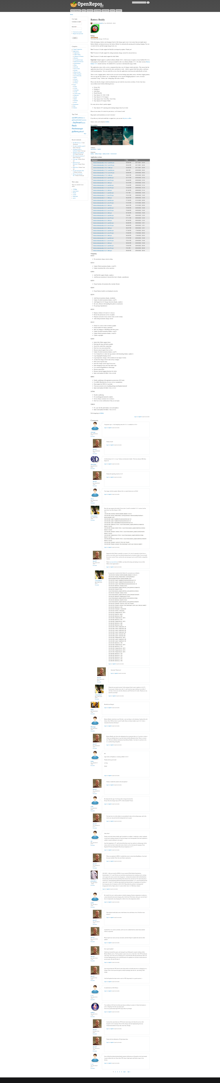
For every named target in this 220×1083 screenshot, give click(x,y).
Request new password (78, 33)
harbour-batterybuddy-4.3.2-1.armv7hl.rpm (103, 248)
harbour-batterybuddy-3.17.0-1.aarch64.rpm (103, 170)
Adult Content (77, 54)
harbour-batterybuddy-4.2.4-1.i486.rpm (102, 220)
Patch (74, 125)
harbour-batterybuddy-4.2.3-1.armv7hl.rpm (103, 210)
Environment (114, 153)
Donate (112, 10)
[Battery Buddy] (96, 146)
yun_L (74, 198)
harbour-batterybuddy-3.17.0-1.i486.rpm (102, 175)
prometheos (94, 881)
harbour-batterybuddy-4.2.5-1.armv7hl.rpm (103, 225)
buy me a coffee (127, 118)
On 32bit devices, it (77, 142)
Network (76, 67)
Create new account (77, 32)
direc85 (101, 23)
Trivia (75, 102)
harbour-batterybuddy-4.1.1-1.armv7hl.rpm (103, 195)
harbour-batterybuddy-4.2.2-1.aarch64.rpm (103, 200)
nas (91, 841)
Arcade (75, 91)
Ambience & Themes (79, 56)
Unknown (76, 81)
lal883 (92, 903)
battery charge (98, 153)
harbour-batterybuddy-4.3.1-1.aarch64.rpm (103, 238)
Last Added (97, 10)
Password (74, 26)
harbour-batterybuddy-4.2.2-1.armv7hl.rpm (103, 203)
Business (76, 58)
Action (75, 88)
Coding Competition (77, 49)
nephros (93, 1012)
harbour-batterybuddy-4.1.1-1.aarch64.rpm (103, 193)
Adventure (76, 90)
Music (75, 65)
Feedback (118, 10)
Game (75, 86)
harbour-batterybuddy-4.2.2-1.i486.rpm (102, 205)
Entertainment (77, 63)
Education (76, 95)
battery (92, 153)
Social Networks (77, 75)
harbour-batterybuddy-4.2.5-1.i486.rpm (102, 228)
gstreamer (78, 120)
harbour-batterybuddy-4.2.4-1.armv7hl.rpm (103, 218)
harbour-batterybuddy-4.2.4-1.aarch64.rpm (103, 215)
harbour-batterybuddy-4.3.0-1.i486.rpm (102, 235)
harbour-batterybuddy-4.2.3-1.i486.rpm (102, 213)
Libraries (75, 108)
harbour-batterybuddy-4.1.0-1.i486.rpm (102, 190)
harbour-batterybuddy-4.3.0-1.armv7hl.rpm (103, 233)
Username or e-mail (76, 21)
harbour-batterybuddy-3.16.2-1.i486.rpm (102, 167)
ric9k (92, 806)
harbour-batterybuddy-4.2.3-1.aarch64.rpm (103, 208)
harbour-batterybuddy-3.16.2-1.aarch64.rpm (103, 162)
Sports (75, 77)
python (75, 131)
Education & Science (78, 61)
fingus (92, 709)
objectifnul (93, 464)
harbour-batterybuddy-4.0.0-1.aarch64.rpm (103, 177)
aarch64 (74, 117)
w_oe (92, 995)
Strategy (76, 100)
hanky (92, 761)
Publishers (89, 10)
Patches (76, 70)
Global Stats (105, 10)
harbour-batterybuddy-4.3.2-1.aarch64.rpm (103, 245)
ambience (81, 118)
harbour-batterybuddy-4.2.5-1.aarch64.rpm (103, 223)
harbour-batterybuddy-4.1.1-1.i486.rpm (102, 198)
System (75, 79)
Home (71, 14)
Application (76, 53)
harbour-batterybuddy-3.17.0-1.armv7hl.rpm (103, 173)
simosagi (93, 432)
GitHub (107, 122)
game (73, 120)
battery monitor (106, 153)
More (85, 133)
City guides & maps (78, 60)
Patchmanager (77, 128)
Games (74, 84)
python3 (81, 131)
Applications (76, 51)
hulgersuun (75, 196)
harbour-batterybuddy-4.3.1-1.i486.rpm (102, 243)
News (83, 10)
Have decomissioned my (78, 156)
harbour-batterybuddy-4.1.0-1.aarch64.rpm (103, 185)
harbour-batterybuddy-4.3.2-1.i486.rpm (102, 250)
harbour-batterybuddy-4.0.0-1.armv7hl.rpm (103, 180)
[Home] (87, 4)
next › (124, 1072)
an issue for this (113, 562)
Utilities (76, 82)
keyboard (77, 122)
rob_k (92, 499)
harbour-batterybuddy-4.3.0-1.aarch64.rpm (103, 230)
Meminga (93, 727)
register (140, 416)
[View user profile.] (95, 430)
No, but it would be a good (78, 146)
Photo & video (77, 72)
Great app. (75, 159)
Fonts (74, 106)
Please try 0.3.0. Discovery (76, 163)
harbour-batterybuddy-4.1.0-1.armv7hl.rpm (103, 188)
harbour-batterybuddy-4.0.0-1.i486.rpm (102, 183)
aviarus (74, 194)
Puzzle (75, 97)
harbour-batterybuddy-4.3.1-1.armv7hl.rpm (103, 240)
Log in (135, 416)
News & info (77, 68)
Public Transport (77, 74)
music (83, 123)
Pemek (74, 193)
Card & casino (77, 93)
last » (129, 1072)
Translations (75, 104)
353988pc (75, 189)
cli (84, 118)
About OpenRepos (75, 10)
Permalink (93, 436)
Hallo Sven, (75, 167)
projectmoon (75, 191)
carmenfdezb (94, 516)
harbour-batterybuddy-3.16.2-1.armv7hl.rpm (103, 165)
